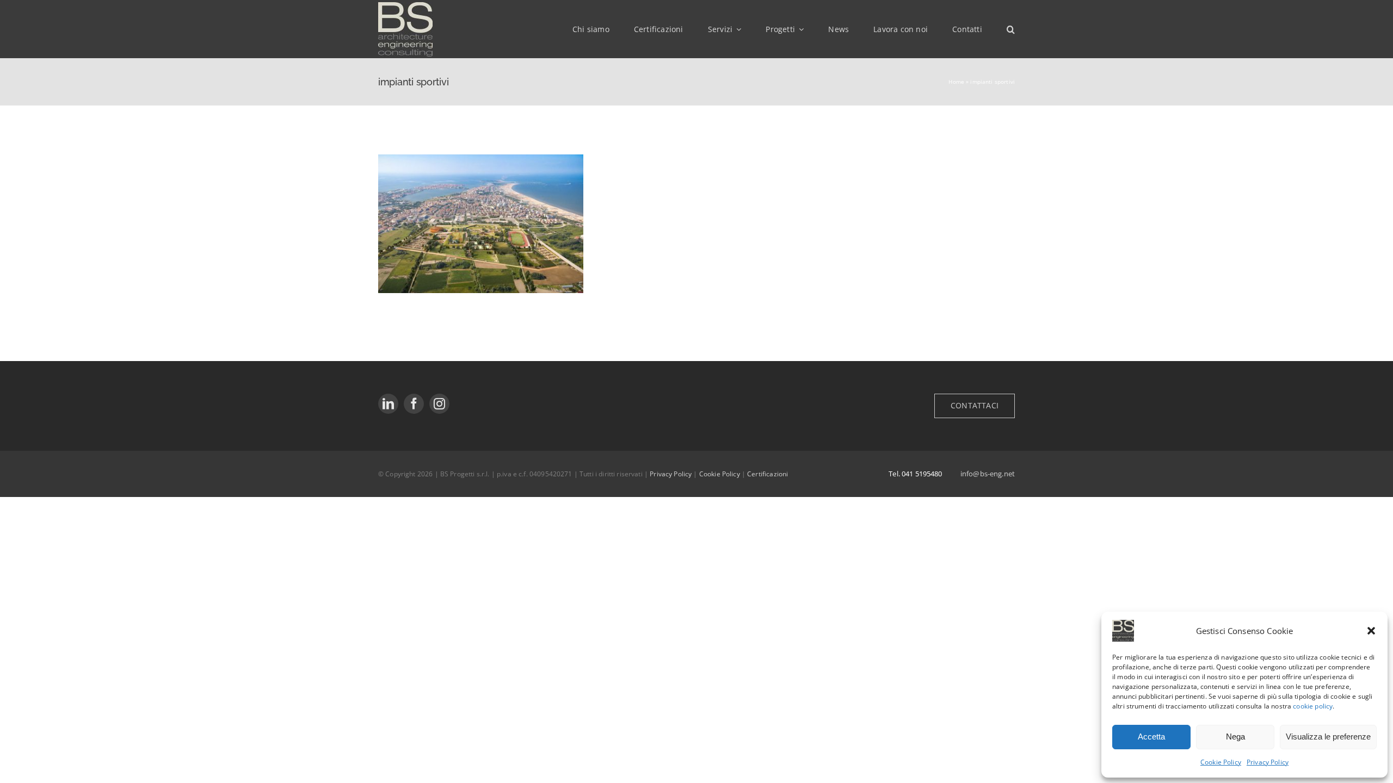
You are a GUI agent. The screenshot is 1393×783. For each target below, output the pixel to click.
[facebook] (414, 404)
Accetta (1151, 736)
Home (956, 81)
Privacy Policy (1268, 762)
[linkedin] (388, 404)
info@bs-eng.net (987, 473)
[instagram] (439, 404)
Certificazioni (767, 473)
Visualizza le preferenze (1328, 736)
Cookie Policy (1220, 762)
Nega (1235, 736)
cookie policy (1313, 706)
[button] (1371, 630)
